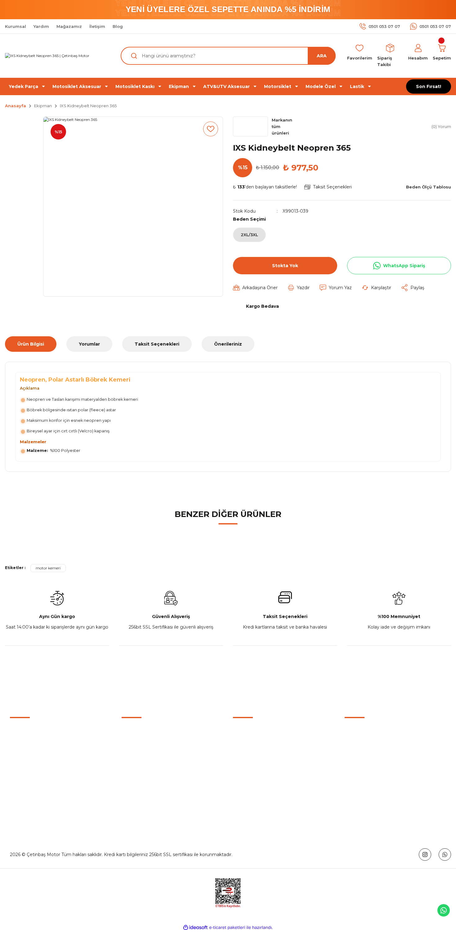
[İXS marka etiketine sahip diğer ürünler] (250, 126)
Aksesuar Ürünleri (251, 746)
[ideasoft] (195, 927)
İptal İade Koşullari (364, 760)
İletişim (129, 731)
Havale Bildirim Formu (146, 760)
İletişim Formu (137, 746)
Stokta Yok (285, 265)
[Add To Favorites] (210, 128)
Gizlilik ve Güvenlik (364, 746)
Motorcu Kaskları (251, 731)
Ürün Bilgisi (30, 344)
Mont (239, 788)
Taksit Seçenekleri (157, 344)
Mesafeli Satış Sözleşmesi (372, 731)
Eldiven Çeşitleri (250, 760)
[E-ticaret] (227, 927)
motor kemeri (48, 568)
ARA (322, 56)
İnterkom (243, 774)
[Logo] (47, 56)
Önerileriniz (228, 344)
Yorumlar (89, 344)
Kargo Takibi (135, 774)
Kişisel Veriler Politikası (368, 774)
